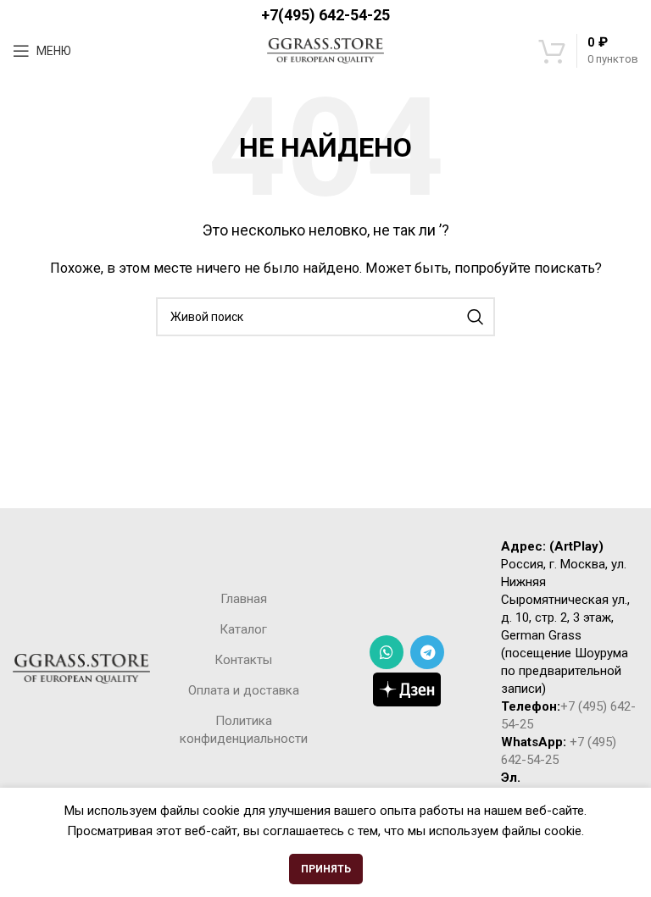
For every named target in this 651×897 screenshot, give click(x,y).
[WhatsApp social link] (386, 652)
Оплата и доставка (243, 690)
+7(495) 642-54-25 (325, 15)
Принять (326, 869)
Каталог (243, 629)
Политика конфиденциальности (244, 729)
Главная (243, 598)
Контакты (243, 659)
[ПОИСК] (475, 316)
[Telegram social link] (427, 652)
